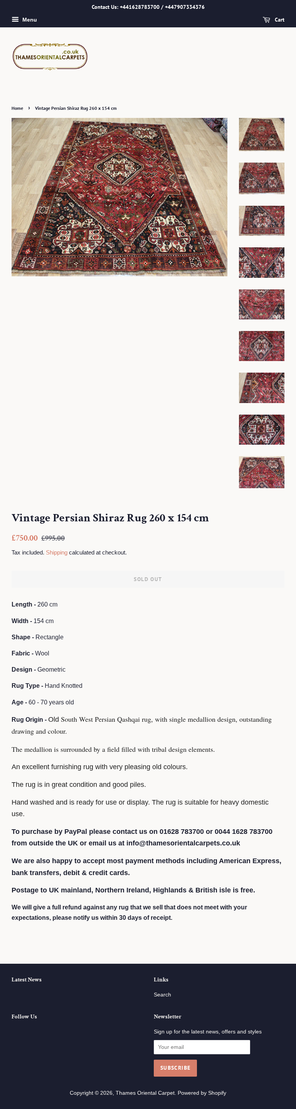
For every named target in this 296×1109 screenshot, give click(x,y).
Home (17, 108)
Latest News (27, 979)
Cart (278, 19)
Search (162, 995)
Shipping (56, 552)
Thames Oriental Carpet (145, 1093)
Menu (29, 20)
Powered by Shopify (202, 1093)
